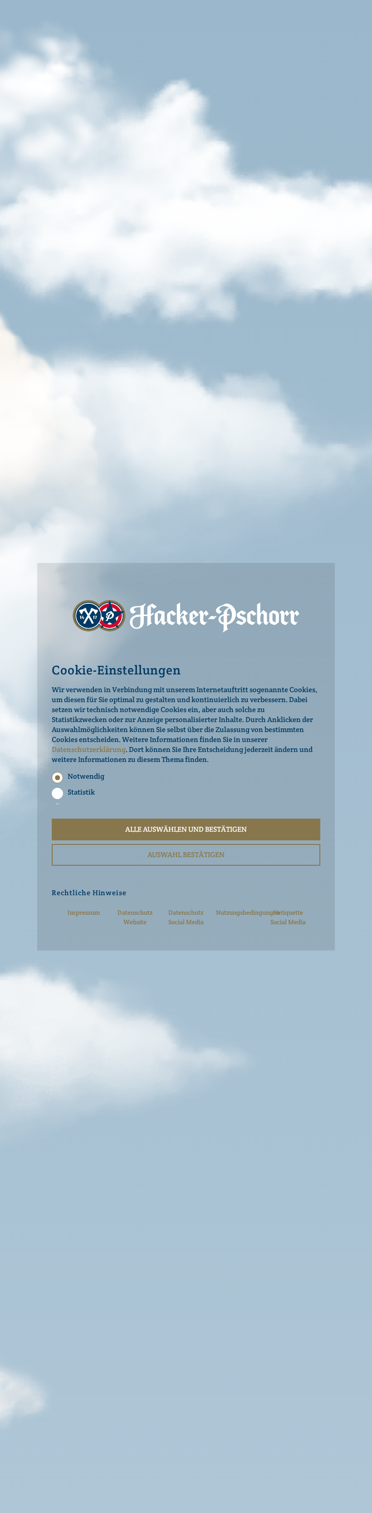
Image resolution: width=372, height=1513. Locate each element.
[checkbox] (57, 777)
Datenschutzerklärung (89, 749)
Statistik (81, 792)
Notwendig (86, 776)
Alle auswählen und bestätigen (186, 829)
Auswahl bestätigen (186, 854)
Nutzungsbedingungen (248, 912)
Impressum (84, 912)
